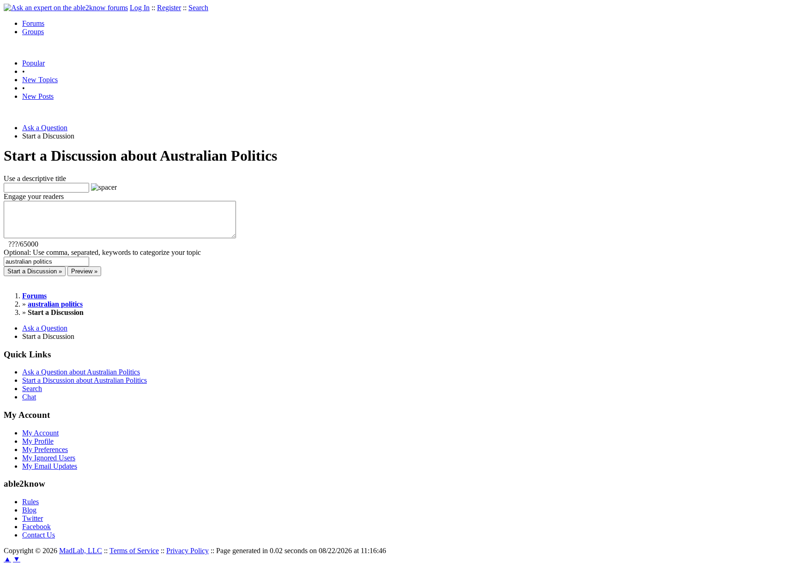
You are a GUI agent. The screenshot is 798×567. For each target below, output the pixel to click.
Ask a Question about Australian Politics (81, 372)
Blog (29, 510)
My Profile (38, 441)
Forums (33, 23)
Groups (33, 32)
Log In (140, 8)
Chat (29, 397)
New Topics (40, 80)
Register (169, 8)
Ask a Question (44, 128)
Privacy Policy (187, 551)
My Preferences (45, 449)
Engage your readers (34, 196)
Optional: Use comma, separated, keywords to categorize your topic (102, 252)
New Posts (38, 96)
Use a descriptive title (35, 178)
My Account (40, 433)
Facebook (36, 527)
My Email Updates (49, 466)
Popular (33, 63)
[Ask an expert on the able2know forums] (66, 8)
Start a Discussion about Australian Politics (84, 380)
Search (198, 8)
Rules (30, 502)
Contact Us (38, 535)
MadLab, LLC (80, 551)
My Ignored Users (48, 458)
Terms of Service (134, 551)
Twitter (32, 518)
